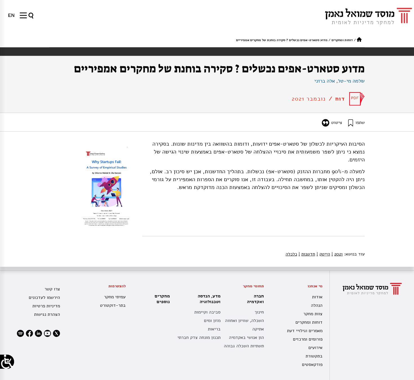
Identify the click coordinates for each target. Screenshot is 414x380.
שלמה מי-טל (351, 80)
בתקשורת (314, 356)
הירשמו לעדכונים (44, 297)
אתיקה (258, 329)
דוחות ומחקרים (342, 40)
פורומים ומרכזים (307, 339)
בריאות (214, 329)
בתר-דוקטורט (113, 305)
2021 (337, 254)
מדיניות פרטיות (46, 306)
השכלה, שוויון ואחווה (244, 320)
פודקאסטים (312, 364)
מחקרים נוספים (162, 299)
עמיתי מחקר (115, 297)
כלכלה (291, 254)
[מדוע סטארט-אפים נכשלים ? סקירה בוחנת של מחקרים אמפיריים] (357, 99)
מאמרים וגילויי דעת (304, 331)
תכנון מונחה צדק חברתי (199, 337)
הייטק (323, 254)
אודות (317, 297)
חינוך (259, 312)
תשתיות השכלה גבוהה (244, 346)
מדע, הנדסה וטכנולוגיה (209, 299)
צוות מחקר (312, 314)
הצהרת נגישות (47, 314)
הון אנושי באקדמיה (246, 337)
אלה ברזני (324, 80)
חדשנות (307, 254)
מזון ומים (212, 320)
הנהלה (316, 305)
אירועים (315, 348)
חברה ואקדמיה (255, 299)
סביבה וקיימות (207, 312)
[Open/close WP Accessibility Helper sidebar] (7, 362)
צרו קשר (52, 289)
